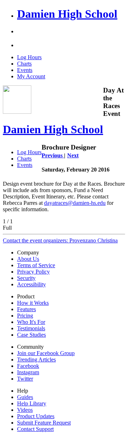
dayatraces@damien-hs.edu (75, 203)
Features (26, 309)
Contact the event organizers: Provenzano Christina (60, 240)
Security (26, 278)
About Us (28, 259)
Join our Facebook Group (46, 353)
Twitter (25, 379)
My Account (31, 76)
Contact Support (35, 429)
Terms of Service (36, 265)
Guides (25, 397)
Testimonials (31, 328)
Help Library (31, 403)
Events (24, 70)
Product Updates (35, 416)
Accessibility (31, 284)
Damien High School (67, 13)
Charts (24, 64)
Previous (53, 155)
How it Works (33, 303)
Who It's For (31, 322)
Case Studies (31, 335)
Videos (25, 410)
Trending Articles (36, 359)
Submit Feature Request (44, 423)
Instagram (28, 372)
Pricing (25, 316)
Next (73, 155)
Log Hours (29, 57)
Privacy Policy (33, 272)
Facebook (28, 366)
